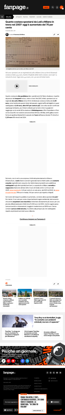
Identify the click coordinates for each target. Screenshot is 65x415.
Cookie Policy (37, 386)
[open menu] (2, 17)
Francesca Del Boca (19, 34)
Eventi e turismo (47, 17)
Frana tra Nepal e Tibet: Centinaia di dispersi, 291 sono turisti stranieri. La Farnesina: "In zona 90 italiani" (32, 402)
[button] (57, 34)
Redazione (37, 391)
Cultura (39, 17)
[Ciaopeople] (57, 410)
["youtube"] (13, 361)
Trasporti (32, 17)
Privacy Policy (38, 383)
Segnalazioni (37, 380)
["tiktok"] (4, 361)
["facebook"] (23, 361)
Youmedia (36, 378)
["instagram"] (8, 361)
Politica (25, 17)
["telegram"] (27, 361)
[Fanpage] (9, 372)
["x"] (18, 361)
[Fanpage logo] (14, 7)
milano (8, 16)
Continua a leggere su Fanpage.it (32, 219)
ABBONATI (46, 7)
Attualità (19, 17)
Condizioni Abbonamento (40, 389)
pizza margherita (15, 190)
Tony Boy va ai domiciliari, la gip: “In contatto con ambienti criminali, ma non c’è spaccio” (47, 319)
